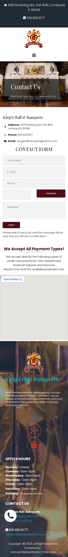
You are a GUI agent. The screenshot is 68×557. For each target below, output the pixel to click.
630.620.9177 (25, 135)
